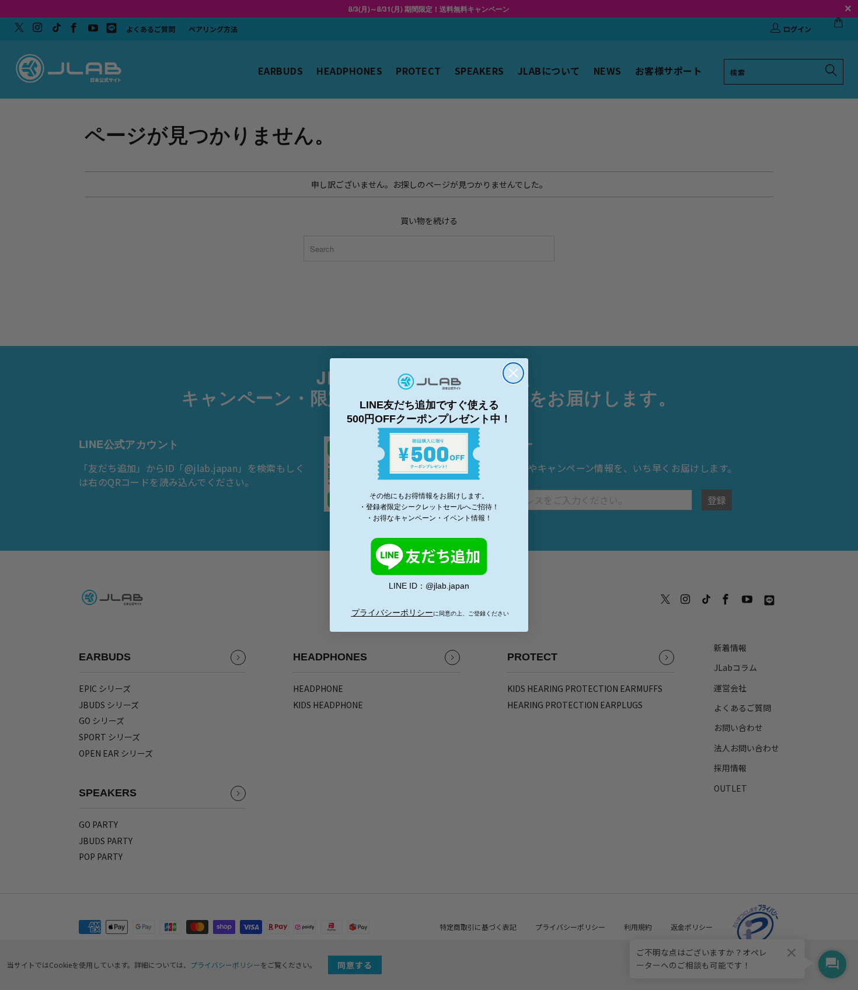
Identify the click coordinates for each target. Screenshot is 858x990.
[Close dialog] (513, 373)
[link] (429, 556)
